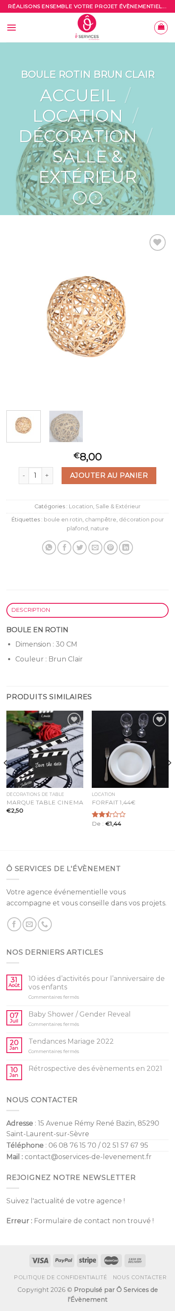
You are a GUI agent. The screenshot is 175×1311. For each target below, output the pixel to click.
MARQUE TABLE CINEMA (44, 802)
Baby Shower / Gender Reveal (79, 1014)
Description (31, 610)
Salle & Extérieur (87, 166)
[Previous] (20, 317)
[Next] (154, 317)
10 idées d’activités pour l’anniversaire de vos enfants (96, 983)
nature (99, 528)
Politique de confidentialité (60, 1277)
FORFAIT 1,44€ (113, 802)
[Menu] (11, 27)
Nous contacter (140, 1277)
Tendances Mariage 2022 (71, 1041)
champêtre (100, 519)
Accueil (78, 95)
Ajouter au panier (109, 475)
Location (77, 115)
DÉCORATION (77, 136)
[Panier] (161, 27)
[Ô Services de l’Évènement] (87, 27)
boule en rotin (63, 519)
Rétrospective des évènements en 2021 (95, 1068)
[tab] (87, 610)
